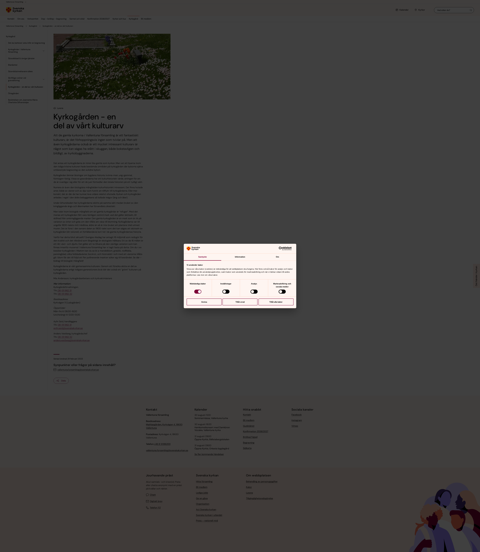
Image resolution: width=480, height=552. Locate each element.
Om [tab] (277, 257)
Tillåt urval (240, 302)
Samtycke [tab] (202, 257)
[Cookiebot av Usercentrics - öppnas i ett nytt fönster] (283, 248)
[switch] (226, 292)
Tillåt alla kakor (275, 302)
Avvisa (204, 302)
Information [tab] (240, 257)
